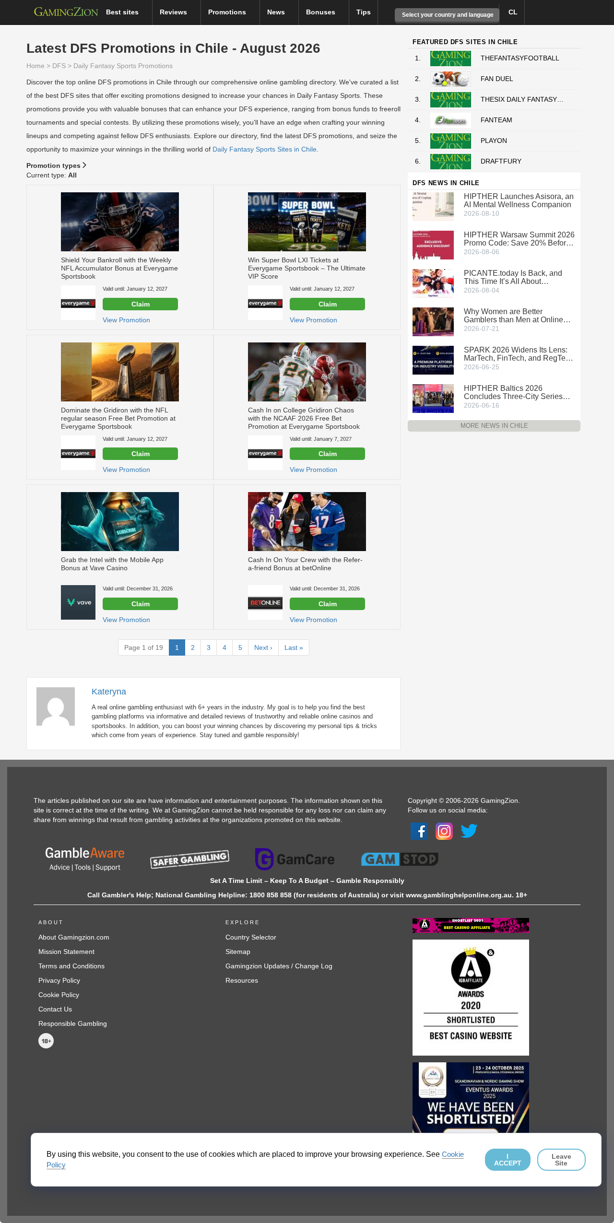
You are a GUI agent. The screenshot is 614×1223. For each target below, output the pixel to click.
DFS (59, 66)
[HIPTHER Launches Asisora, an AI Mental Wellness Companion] (433, 206)
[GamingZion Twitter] (469, 830)
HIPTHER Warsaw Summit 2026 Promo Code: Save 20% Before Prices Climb (519, 239)
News (277, 12)
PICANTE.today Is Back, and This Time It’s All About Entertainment (513, 277)
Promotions (228, 12)
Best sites (123, 12)
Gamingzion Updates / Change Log (278, 966)
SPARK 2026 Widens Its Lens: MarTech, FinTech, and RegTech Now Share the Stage (519, 354)
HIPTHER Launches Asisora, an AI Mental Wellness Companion (519, 200)
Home (35, 66)
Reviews (174, 12)
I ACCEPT (507, 1159)
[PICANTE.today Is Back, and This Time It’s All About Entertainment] (433, 282)
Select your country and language (447, 15)
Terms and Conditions (71, 966)
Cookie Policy (58, 995)
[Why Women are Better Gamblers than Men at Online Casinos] (433, 321)
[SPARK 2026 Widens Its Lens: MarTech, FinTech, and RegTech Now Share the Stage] (433, 359)
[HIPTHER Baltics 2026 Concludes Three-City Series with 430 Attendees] (433, 397)
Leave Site (561, 1159)
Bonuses (321, 12)
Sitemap (237, 951)
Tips (363, 12)
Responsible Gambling (72, 1023)
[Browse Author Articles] (60, 706)
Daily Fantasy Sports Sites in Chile (265, 149)
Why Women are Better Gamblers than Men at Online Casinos (513, 315)
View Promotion (126, 320)
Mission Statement (66, 951)
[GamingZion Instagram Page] (444, 830)
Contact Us (55, 1009)
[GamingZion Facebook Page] (419, 830)
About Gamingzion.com (73, 937)
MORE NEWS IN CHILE (494, 425)
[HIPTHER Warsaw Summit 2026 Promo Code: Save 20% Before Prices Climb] (433, 244)
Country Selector (250, 937)
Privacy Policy (59, 980)
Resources (241, 980)
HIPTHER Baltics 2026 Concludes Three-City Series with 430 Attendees (513, 392)
